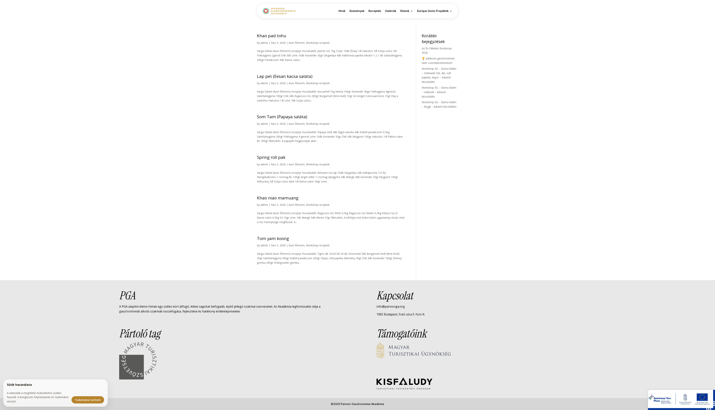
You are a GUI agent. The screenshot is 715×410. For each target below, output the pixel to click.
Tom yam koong (273, 238)
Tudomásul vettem (88, 400)
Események (356, 10)
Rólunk (404, 10)
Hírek (342, 10)
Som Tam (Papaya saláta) (282, 117)
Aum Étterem (297, 43)
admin (264, 43)
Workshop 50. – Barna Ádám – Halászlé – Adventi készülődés (439, 92)
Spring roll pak (271, 157)
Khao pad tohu (271, 36)
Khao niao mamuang (277, 198)
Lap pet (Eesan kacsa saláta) (284, 76)
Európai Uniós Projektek (433, 10)
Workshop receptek (318, 43)
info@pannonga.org (390, 306)
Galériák (390, 10)
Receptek (374, 10)
